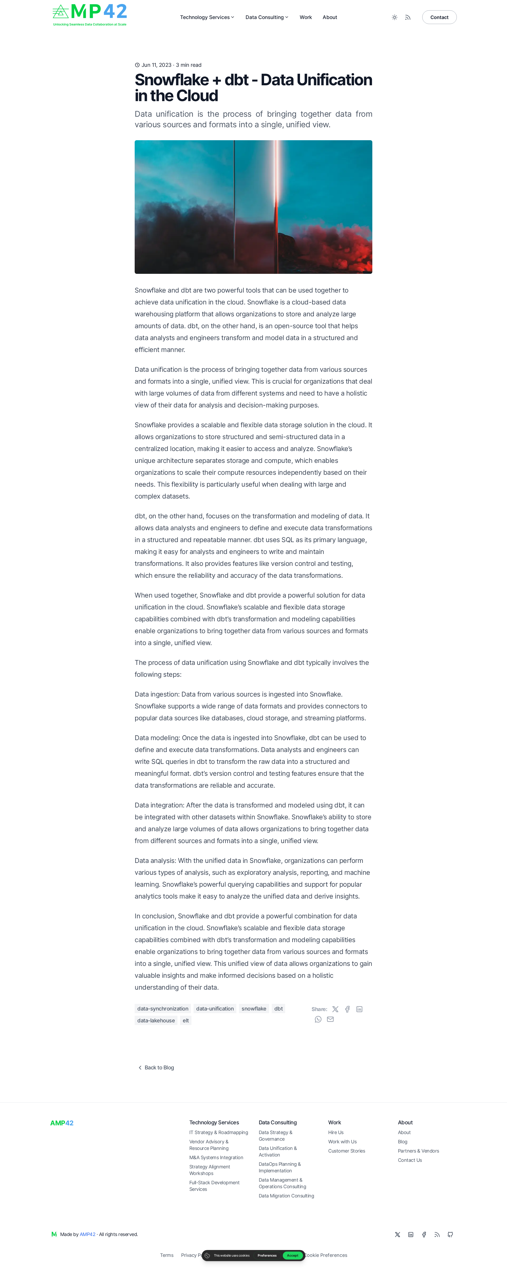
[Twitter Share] (335, 1009)
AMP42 (88, 1234)
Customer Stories (346, 1151)
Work (306, 17)
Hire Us (336, 1132)
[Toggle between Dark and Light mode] (394, 17)
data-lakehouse (156, 1020)
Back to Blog (159, 1067)
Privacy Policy (195, 1255)
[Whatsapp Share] (318, 1019)
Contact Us (410, 1160)
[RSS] (437, 1234)
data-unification (215, 1008)
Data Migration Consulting (286, 1195)
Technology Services (205, 17)
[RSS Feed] (407, 17)
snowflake (254, 1008)
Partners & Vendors (418, 1151)
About (330, 17)
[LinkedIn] (410, 1234)
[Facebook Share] (347, 1009)
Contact (439, 17)
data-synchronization (162, 1008)
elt (186, 1020)
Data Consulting (265, 17)
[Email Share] (330, 1019)
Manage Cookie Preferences (315, 1255)
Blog (402, 1141)
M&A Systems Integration (216, 1157)
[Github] (450, 1234)
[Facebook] (423, 1234)
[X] (397, 1234)
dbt (278, 1008)
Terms (166, 1255)
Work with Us (342, 1141)
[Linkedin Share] (359, 1009)
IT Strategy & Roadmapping (218, 1132)
